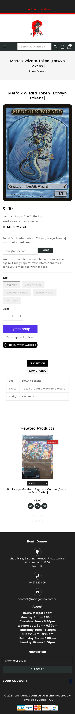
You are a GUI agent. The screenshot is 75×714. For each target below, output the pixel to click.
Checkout (31, 9)
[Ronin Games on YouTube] (44, 4)
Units (6, 309)
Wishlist (45, 9)
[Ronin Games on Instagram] (37, 4)
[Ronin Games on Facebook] (30, 4)
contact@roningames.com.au (37, 599)
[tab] (37, 363)
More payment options (20, 337)
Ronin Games (37, 71)
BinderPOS (46, 700)
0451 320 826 (37, 582)
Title (6, 278)
